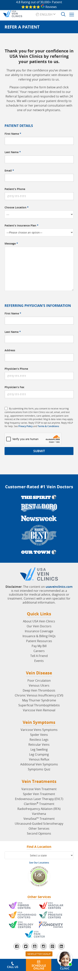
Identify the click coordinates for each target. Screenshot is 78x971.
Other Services (39, 828)
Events (39, 661)
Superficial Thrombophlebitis (39, 705)
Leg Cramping (39, 754)
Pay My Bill (39, 646)
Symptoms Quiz (39, 769)
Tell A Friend (39, 656)
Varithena (39, 814)
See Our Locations (39, 862)
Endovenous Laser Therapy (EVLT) (39, 799)
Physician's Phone (16, 368)
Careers (39, 651)
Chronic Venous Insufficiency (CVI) (39, 695)
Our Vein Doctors (39, 626)
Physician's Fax (14, 387)
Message (11, 243)
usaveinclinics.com (59, 587)
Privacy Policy (25, 426)
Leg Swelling (39, 749)
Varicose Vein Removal (39, 710)
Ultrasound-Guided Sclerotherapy (39, 823)
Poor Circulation (39, 680)
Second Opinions (39, 833)
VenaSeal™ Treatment (39, 819)
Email (9, 170)
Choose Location (17, 207)
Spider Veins (39, 735)
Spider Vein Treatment (39, 794)
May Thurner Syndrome (39, 700)
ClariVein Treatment (39, 804)
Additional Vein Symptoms (39, 764)
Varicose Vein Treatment (39, 789)
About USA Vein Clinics (39, 621)
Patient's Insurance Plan (21, 225)
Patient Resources (39, 641)
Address (10, 350)
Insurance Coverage (39, 631)
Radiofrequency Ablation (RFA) (39, 809)
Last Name (13, 152)
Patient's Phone (15, 189)
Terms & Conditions (48, 426)
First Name (13, 133)
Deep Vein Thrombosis (39, 690)
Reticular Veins (39, 744)
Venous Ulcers (39, 685)
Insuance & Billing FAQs (39, 636)
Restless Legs (39, 740)
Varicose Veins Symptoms (39, 730)
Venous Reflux (39, 759)
